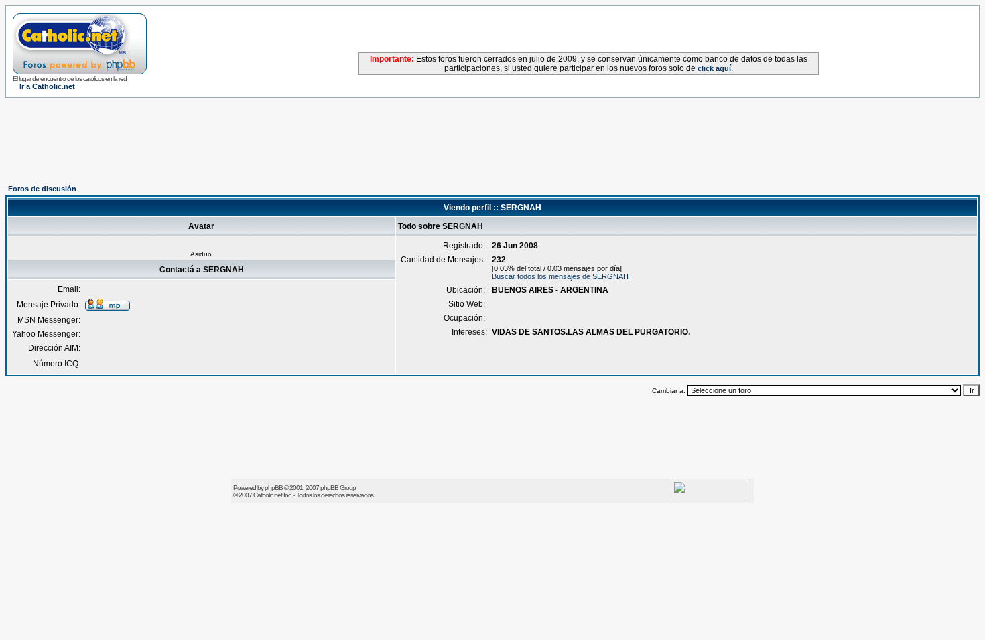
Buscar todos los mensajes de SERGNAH (560, 276)
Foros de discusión (42, 189)
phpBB (274, 487)
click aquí (714, 68)
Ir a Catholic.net (47, 86)
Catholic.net (267, 495)
